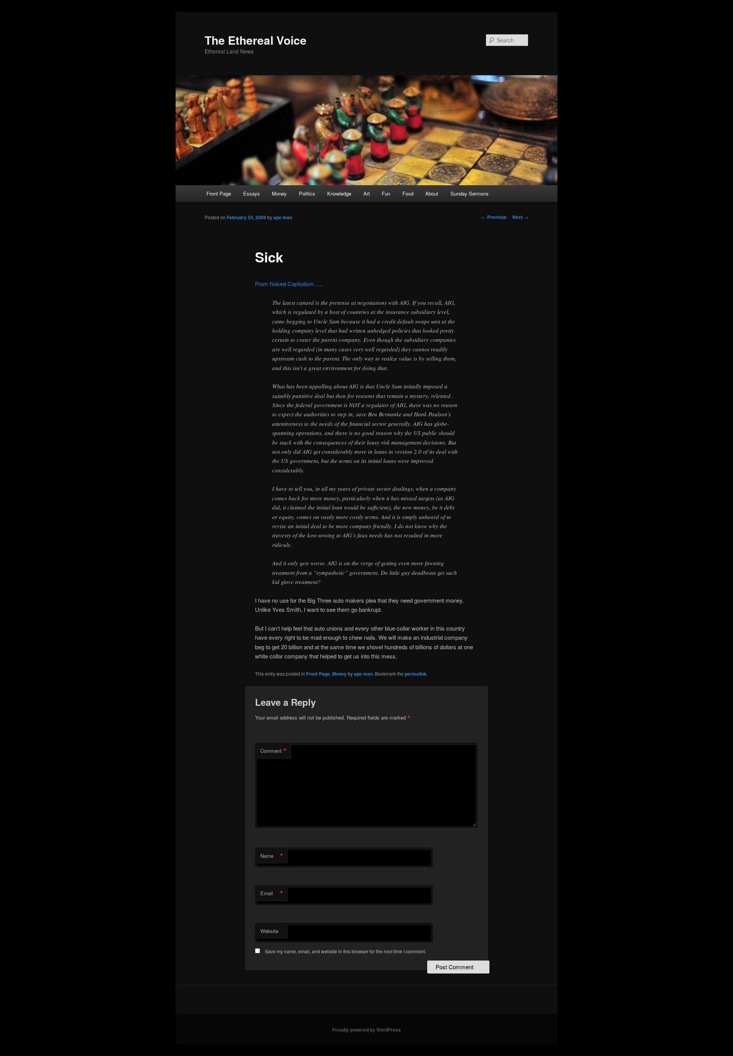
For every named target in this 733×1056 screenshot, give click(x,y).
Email (271, 893)
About (431, 193)
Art (366, 193)
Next (520, 216)
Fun (386, 193)
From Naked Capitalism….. (289, 284)
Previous (494, 216)
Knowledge (339, 193)
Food (407, 193)
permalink (415, 673)
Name (271, 856)
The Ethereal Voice (256, 40)
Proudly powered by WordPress (366, 1029)
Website (269, 931)
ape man (282, 217)
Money (279, 193)
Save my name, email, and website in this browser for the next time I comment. (345, 951)
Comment (273, 751)
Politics (307, 193)
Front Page (219, 193)
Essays (251, 193)
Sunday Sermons (469, 193)
